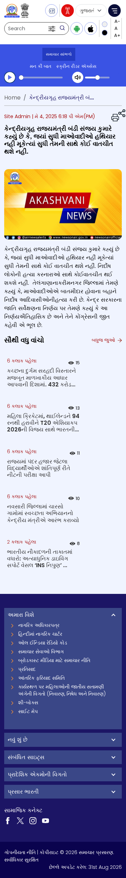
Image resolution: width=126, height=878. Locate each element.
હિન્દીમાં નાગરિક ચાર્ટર (40, 633)
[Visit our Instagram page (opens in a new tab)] (32, 819)
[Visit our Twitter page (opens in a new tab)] (20, 819)
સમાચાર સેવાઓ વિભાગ (41, 651)
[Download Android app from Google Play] (76, 28)
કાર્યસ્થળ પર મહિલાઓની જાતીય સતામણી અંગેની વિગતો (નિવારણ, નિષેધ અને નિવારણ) (62, 690)
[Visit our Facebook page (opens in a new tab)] (7, 819)
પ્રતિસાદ (27, 669)
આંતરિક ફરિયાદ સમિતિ (41, 677)
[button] (52, 28)
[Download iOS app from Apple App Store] (90, 28)
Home (12, 98)
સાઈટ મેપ (28, 711)
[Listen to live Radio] (67, 10)
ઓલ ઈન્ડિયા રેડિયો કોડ (42, 642)
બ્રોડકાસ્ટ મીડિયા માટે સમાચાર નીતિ (54, 660)
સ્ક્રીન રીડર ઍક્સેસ (76, 66)
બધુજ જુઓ (104, 340)
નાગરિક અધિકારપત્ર (38, 625)
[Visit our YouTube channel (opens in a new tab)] (45, 819)
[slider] (41, 77)
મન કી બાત (40, 66)
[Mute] (77, 77)
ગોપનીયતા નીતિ (20, 852)
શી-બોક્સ (28, 702)
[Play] (9, 77)
